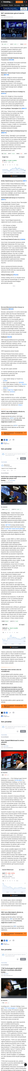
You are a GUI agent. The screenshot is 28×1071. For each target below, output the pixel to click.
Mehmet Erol (7, 465)
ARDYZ (24, 108)
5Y (14, 164)
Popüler (11, 5)
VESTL (3, 199)
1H (5, 164)
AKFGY (5, 388)
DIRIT (24, 181)
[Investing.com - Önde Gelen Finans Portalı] (8, 2)
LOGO (5, 380)
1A (7, 164)
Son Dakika (17, 5)
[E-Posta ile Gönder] (13, 440)
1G (3, 164)
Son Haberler (4, 5)
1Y (12, 164)
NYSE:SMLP (18, 780)
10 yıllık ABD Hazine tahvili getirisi (13, 528)
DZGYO (3, 93)
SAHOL (24, 384)
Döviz (22, 5)
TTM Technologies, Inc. (11, 1008)
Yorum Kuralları (4, 462)
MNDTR (3, 132)
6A (10, 164)
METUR (6, 74)
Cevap (4, 470)
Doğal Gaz (10, 390)
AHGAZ (12, 391)
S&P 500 (7, 525)
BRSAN (11, 309)
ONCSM (11, 59)
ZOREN (23, 239)
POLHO (16, 274)
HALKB (9, 337)
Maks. (17, 164)
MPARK (21, 382)
